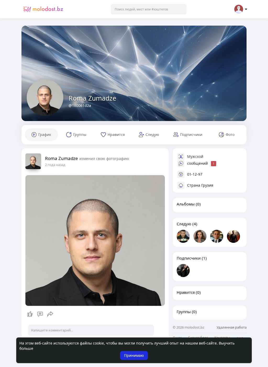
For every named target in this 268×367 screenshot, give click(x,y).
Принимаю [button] (134, 355)
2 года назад (55, 164)
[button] (149, 9)
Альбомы (186, 204)
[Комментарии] (40, 314)
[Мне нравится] (40, 314)
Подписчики (189, 258)
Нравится (186, 292)
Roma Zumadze (92, 98)
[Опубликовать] (50, 314)
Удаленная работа (232, 327)
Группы (184, 311)
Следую (184, 224)
